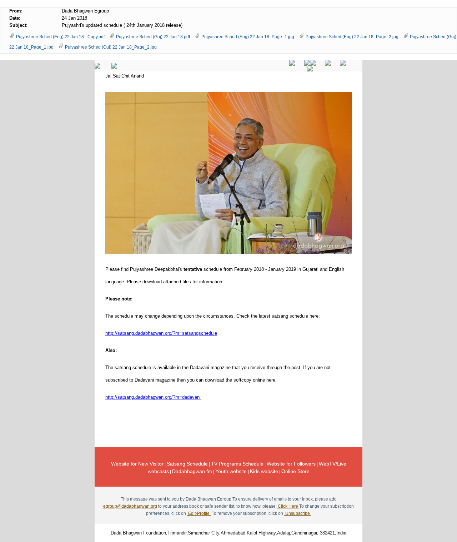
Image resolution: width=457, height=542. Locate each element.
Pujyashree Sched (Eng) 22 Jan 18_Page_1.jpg (247, 36)
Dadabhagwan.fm (192, 471)
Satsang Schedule (187, 464)
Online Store (295, 471)
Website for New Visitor (137, 464)
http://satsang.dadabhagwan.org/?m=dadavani (153, 397)
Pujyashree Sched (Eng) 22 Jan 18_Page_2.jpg (352, 36)
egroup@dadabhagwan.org (130, 506)
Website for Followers (291, 464)
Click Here (288, 506)
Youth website (231, 471)
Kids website (264, 471)
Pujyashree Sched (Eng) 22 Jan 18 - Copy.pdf (60, 36)
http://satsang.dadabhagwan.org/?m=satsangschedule (161, 333)
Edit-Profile (199, 513)
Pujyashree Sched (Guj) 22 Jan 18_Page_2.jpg (111, 47)
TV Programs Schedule (237, 464)
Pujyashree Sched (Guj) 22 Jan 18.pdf (153, 36)
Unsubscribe (297, 513)
